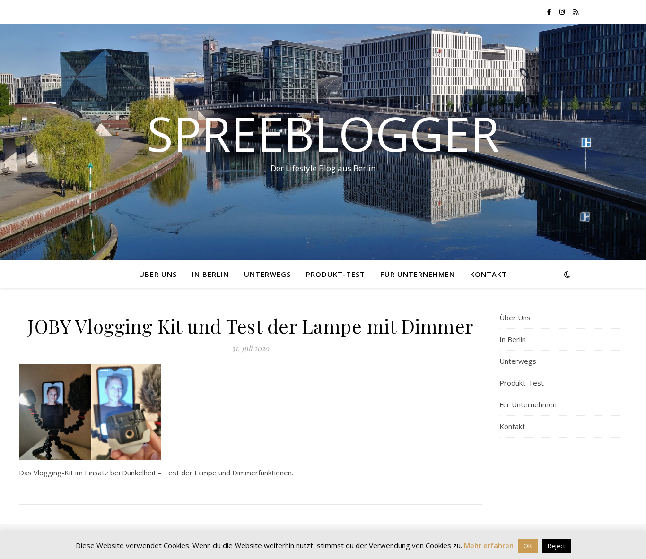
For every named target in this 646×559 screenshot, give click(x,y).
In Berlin (210, 274)
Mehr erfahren (489, 545)
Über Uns (158, 274)
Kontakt (488, 274)
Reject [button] (556, 546)
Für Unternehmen (417, 274)
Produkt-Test (335, 274)
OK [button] (528, 546)
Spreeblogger (323, 133)
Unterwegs (267, 274)
